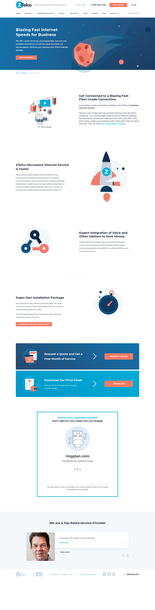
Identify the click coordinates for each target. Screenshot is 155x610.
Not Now (141, 599)
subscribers (121, 603)
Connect (121, 599)
